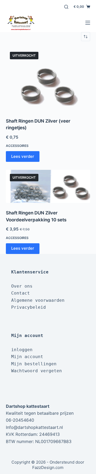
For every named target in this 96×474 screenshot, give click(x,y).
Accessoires (17, 146)
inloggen (22, 349)
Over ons (22, 286)
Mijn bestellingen (34, 363)
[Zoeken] (66, 7)
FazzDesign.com (47, 467)
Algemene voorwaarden (38, 300)
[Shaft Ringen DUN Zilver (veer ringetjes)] (48, 79)
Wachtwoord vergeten (36, 370)
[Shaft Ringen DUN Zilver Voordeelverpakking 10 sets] (48, 186)
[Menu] (87, 22)
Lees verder (22, 156)
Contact (20, 293)
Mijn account (27, 356)
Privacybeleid (28, 307)
